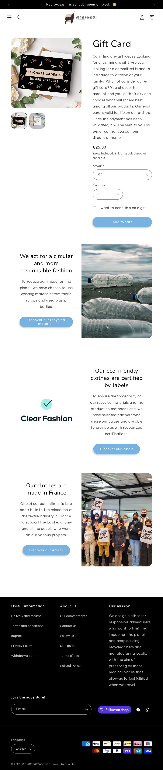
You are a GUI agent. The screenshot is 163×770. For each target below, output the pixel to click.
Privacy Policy (21, 645)
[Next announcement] (154, 4)
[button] (9, 17)
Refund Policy (70, 665)
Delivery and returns (26, 616)
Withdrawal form (24, 655)
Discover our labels (116, 449)
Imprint (16, 636)
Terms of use (69, 655)
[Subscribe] (86, 709)
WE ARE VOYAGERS (35, 764)
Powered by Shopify (61, 764)
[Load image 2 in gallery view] (37, 121)
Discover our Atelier (46, 550)
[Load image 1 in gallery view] (19, 121)
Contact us (68, 626)
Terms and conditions (27, 626)
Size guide (68, 645)
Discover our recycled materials (46, 322)
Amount (98, 166)
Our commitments (73, 616)
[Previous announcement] (8, 4)
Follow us (67, 636)
